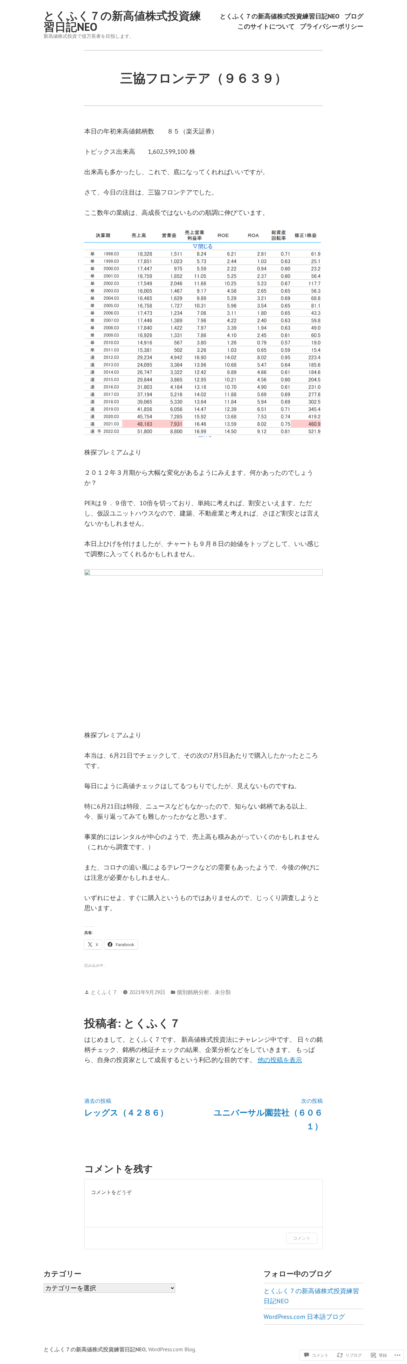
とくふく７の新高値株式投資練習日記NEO (122, 21)
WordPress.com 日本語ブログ (304, 1317)
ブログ (353, 16)
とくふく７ (104, 992)
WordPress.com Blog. (172, 1349)
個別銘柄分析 (193, 992)
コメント (302, 1238)
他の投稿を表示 (280, 1060)
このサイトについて (266, 26)
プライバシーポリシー (331, 26)
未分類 (223, 992)
